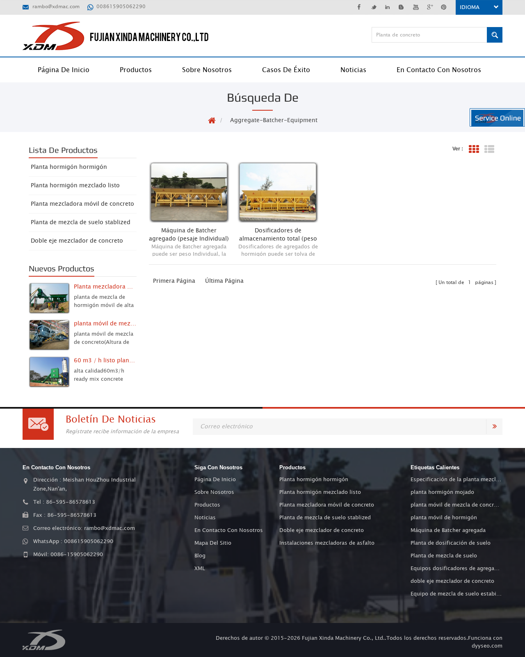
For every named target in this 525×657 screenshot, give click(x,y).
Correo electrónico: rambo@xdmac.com (84, 528)
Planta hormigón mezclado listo (75, 186)
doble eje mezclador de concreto (452, 581)
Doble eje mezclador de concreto (77, 241)
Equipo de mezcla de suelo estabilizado (456, 594)
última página (224, 281)
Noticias (353, 70)
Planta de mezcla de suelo (444, 555)
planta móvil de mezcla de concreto (456, 505)
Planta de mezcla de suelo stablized (80, 222)
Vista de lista (489, 149)
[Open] (497, 117)
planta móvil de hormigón (444, 517)
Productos (136, 70)
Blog (199, 555)
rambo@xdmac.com (56, 6)
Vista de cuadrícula (474, 149)
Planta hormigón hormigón (69, 167)
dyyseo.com (487, 646)
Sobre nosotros (207, 70)
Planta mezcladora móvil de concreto (82, 204)
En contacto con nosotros (439, 70)
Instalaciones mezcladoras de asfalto (326, 543)
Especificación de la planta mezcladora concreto (456, 479)
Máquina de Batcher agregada (448, 530)
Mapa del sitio (212, 543)
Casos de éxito (286, 70)
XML (199, 568)
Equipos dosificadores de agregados (456, 568)
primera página (174, 281)
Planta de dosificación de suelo (451, 543)
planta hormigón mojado (442, 492)
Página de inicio (63, 70)
